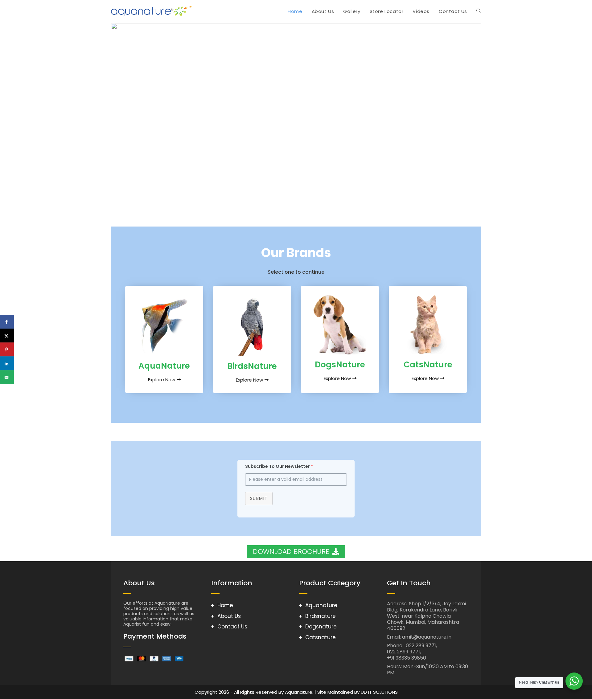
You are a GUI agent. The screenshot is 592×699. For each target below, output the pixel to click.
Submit (259, 498)
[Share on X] (7, 336)
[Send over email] (7, 377)
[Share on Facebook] (7, 322)
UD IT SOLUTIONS (379, 692)
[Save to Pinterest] (7, 350)
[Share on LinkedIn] (7, 363)
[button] (120, 116)
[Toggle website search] (479, 11)
